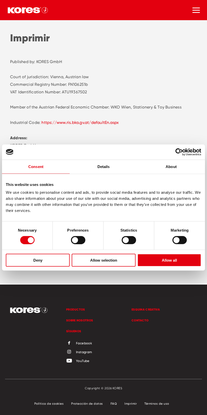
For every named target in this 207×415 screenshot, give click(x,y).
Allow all (169, 260)
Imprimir (130, 403)
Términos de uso (156, 403)
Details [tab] (103, 166)
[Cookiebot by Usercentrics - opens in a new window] (179, 152)
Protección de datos (87, 403)
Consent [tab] (35, 166)
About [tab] (171, 166)
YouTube (83, 361)
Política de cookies (49, 403)
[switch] (78, 240)
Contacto (140, 320)
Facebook (84, 343)
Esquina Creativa (146, 309)
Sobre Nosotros (79, 320)
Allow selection (103, 260)
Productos (75, 309)
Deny (37, 260)
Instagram (84, 352)
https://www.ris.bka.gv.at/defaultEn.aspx (80, 122)
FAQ (114, 403)
